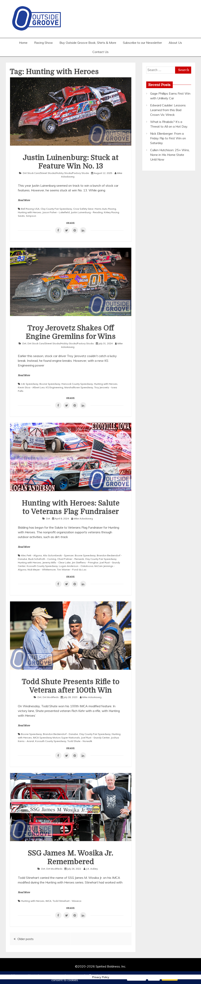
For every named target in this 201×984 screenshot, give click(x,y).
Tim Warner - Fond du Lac (71, 569)
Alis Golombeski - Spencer (58, 555)
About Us (175, 43)
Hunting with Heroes (29, 212)
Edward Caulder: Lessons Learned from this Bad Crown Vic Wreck (168, 110)
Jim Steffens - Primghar (85, 562)
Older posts (25, 939)
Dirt (24, 343)
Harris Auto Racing (105, 208)
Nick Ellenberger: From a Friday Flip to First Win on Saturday (168, 138)
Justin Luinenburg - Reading (87, 212)
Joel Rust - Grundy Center (95, 737)
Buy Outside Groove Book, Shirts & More (87, 43)
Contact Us (100, 52)
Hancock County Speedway (77, 383)
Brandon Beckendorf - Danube (60, 734)
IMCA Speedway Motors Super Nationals (56, 737)
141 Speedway (29, 383)
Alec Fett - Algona (31, 555)
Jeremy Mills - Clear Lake (56, 562)
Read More (24, 200)
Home (23, 43)
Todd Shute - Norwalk (79, 741)
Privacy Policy (100, 977)
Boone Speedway (49, 383)
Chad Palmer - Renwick (70, 558)
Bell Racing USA (30, 208)
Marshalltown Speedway (78, 387)
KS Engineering (54, 387)
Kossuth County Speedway (42, 566)
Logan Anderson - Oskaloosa (76, 566)
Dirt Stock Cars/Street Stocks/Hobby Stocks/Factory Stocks (56, 173)
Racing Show (43, 43)
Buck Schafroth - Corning (42, 558)
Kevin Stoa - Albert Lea (31, 387)
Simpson (31, 215)
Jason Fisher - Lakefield (56, 212)
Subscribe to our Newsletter (142, 43)
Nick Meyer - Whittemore (41, 569)
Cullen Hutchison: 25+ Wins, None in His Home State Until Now (170, 154)
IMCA (48, 900)
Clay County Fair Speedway (56, 208)
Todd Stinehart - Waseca (67, 900)
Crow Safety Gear (83, 208)
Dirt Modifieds (51, 697)
